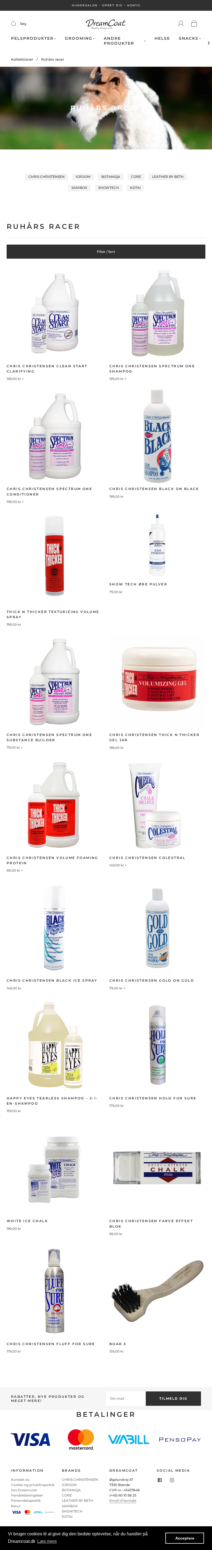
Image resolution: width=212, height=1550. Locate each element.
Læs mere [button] (47, 1541)
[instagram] (172, 1480)
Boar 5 (117, 1344)
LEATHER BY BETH (168, 177)
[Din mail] (126, 1398)
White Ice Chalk (27, 1221)
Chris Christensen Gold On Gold (151, 980)
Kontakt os (20, 1479)
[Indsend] (17, 24)
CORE (136, 177)
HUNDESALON (85, 5)
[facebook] (159, 1480)
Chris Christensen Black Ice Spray (52, 980)
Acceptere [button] (184, 1538)
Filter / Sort (106, 252)
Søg (23, 24)
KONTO (133, 5)
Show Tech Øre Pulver (138, 584)
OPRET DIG (112, 5)
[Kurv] (194, 24)
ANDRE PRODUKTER (119, 41)
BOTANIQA (110, 177)
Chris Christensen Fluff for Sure (51, 1344)
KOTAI (135, 188)
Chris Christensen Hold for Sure (152, 1098)
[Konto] (180, 24)
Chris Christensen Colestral (147, 858)
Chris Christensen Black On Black (154, 489)
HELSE (162, 38)
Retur (15, 1506)
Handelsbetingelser (27, 1495)
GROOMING (78, 38)
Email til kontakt (122, 1500)
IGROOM (83, 177)
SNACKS (188, 38)
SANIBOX (79, 188)
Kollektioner (22, 59)
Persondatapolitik (26, 1500)
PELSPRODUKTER (32, 38)
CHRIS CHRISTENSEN (46, 177)
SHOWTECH (108, 188)
